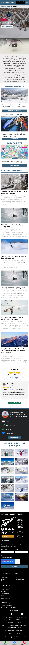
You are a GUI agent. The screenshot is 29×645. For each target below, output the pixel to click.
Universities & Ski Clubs (6, 594)
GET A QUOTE (14, 437)
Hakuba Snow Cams (6, 605)
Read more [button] (5, 396)
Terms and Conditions (19, 636)
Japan (8, 6)
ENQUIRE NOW (7, 26)
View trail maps (14, 165)
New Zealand (4, 577)
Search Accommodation (14, 110)
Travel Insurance (19, 579)
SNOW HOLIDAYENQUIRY (20, 2)
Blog (16, 577)
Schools (3, 591)
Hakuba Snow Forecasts (8, 604)
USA (2, 582)
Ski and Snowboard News (8, 607)
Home (3, 6)
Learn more (14, 138)
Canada (3, 581)
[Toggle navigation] (27, 2)
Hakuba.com (4, 602)
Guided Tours (5, 589)
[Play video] (14, 46)
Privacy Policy (15, 638)
